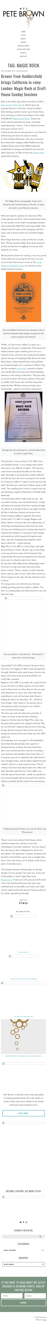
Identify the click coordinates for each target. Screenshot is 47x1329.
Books (23, 42)
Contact (23, 56)
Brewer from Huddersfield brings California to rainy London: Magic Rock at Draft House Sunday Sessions (23, 85)
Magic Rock (39, 152)
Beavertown (6, 879)
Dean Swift (22, 368)
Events (23, 53)
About (23, 39)
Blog (23, 35)
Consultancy (23, 46)
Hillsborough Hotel (21, 118)
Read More (23, 1113)
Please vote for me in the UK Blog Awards (23, 979)
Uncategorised (22, 71)
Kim (44, 1320)
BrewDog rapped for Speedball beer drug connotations (23, 1056)
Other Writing (23, 49)
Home (23, 32)
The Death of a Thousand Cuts (23, 1016)
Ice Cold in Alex (24, 952)
